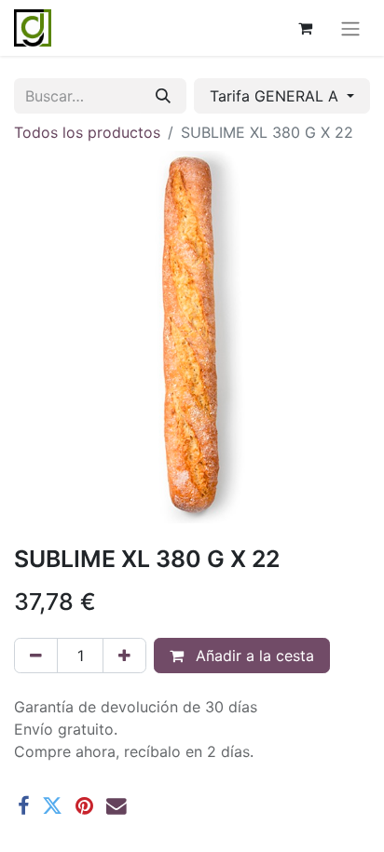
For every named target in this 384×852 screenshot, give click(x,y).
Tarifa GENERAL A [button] (276, 96)
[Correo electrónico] (116, 806)
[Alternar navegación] (350, 27)
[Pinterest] (84, 806)
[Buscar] (163, 96)
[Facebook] (23, 806)
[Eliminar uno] (36, 655)
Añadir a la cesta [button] (252, 655)
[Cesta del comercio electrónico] (304, 28)
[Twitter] (52, 806)
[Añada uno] (124, 655)
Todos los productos (87, 132)
